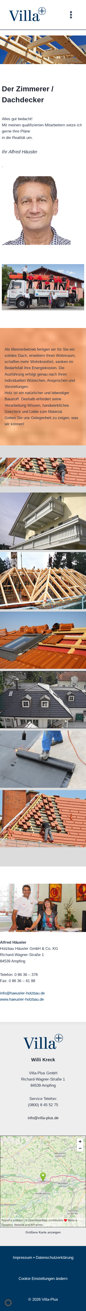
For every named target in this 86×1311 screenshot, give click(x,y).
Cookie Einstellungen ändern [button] (43, 1278)
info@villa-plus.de (43, 1118)
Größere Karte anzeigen (43, 1232)
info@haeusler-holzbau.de (22, 993)
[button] (8, 1303)
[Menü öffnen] (71, 14)
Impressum (22, 1257)
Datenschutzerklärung (54, 1257)
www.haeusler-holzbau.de (22, 999)
